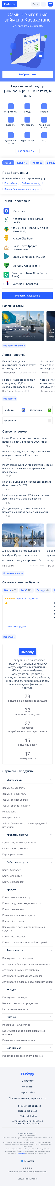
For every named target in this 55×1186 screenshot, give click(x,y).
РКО (44, 140)
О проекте (28, 1080)
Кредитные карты (44, 126)
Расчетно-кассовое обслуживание (22, 1055)
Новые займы (10, 811)
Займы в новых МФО (14, 793)
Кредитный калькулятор (16, 897)
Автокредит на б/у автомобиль (20, 969)
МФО (26, 590)
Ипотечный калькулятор (16, 1024)
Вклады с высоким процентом (20, 1003)
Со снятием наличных (15, 848)
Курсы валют (27, 140)
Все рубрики (10, 420)
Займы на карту (31, 183)
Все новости (9, 398)
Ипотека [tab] (37, 162)
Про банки (7, 391)
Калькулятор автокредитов (18, 958)
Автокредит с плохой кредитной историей (27, 981)
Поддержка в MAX (27, 1111)
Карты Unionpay (11, 869)
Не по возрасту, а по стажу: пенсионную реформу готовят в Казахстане (26, 453)
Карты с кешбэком (13, 881)
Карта (24, 1092)
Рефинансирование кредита (18, 915)
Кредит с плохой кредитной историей (24, 942)
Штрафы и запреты (13, 337)
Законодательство (9, 372)
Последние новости (13, 573)
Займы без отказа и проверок (21, 189)
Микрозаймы (10, 111)
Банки (10, 590)
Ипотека (44, 111)
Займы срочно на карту (16, 805)
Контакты (27, 1086)
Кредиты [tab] (22, 162)
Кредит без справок (14, 936)
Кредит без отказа (13, 921)
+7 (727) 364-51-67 (27, 1116)
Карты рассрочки (12, 854)
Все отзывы (9, 637)
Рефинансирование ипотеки (18, 1040)
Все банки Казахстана (27, 295)
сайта (31, 1092)
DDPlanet (32, 1178)
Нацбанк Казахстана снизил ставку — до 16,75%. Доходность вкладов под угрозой (19, 385)
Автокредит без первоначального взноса (26, 964)
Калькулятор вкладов (14, 997)
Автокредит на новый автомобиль (22, 975)
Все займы (10, 183)
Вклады (27, 111)
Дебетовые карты (10, 141)
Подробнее (21, 1153)
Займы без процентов (15, 799)
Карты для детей (12, 875)
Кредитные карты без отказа (19, 842)
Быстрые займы (11, 817)
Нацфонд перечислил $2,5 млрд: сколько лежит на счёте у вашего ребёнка (26, 497)
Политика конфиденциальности (27, 1098)
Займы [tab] (8, 162)
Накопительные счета (15, 1009)
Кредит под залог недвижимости (21, 903)
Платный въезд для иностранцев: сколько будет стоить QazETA (19, 367)
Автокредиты (27, 125)
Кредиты (10, 125)
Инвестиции (36, 410)
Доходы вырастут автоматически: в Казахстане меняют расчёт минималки (25, 510)
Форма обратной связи (29, 1106)
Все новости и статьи (14, 345)
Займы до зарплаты (13, 787)
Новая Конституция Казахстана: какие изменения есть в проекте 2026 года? (24, 440)
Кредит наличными (13, 909)
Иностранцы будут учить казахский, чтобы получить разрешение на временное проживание (27, 468)
